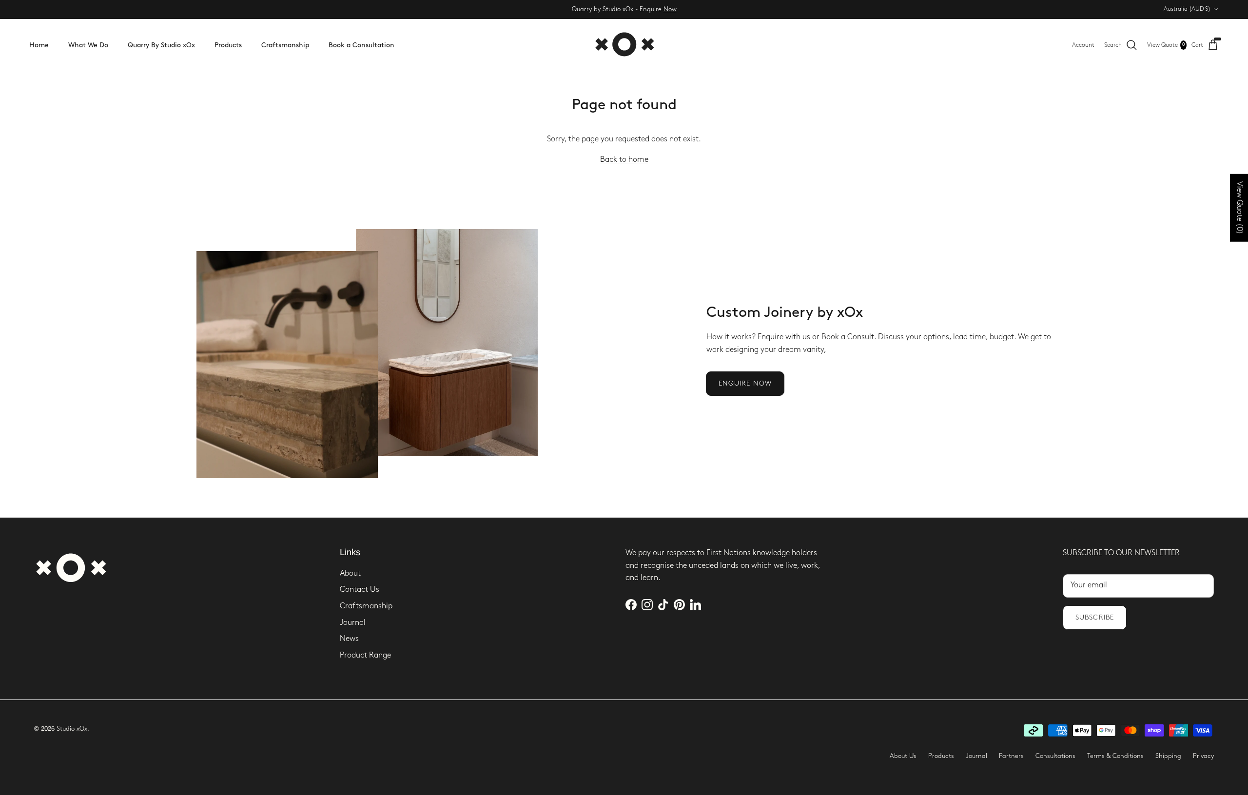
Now (670, 9)
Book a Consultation (361, 45)
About (350, 573)
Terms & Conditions (1115, 756)
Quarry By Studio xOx (161, 45)
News (349, 638)
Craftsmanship (285, 45)
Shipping (1168, 756)
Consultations (1055, 756)
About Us (903, 756)
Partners (1011, 756)
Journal (353, 622)
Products (228, 45)
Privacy (1203, 756)
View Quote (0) (1239, 207)
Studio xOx (72, 729)
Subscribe (1094, 617)
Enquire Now (745, 383)
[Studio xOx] (624, 45)
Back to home (624, 159)
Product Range (365, 655)
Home (39, 45)
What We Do (88, 45)
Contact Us (359, 589)
